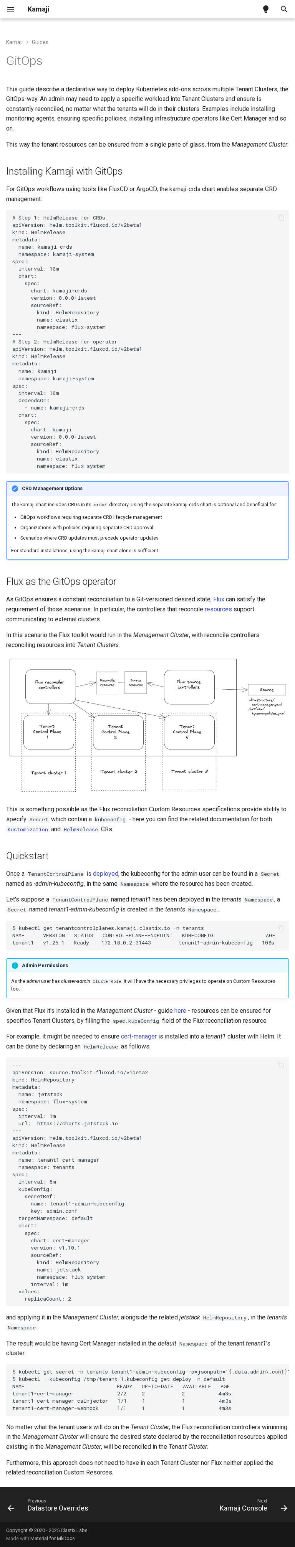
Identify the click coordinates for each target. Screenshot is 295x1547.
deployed (105, 873)
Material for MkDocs (52, 1538)
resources (218, 609)
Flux (218, 599)
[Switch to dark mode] (265, 9)
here (180, 1010)
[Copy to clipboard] (281, 217)
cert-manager (139, 1036)
